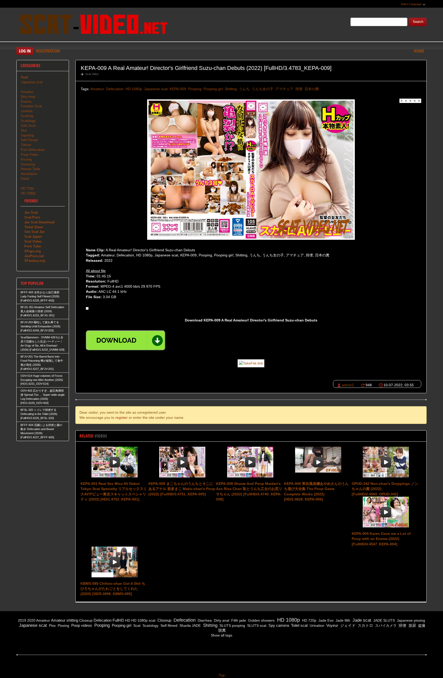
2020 (31, 620)
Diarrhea (204, 620)
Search (418, 22)
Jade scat (361, 620)
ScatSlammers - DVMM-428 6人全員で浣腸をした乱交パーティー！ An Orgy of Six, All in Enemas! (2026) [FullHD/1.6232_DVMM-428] (42, 343)
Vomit (25, 179)
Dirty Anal (28, 97)
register (121, 417)
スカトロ (365, 625)
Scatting (27, 116)
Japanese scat (155, 89)
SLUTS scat (256, 625)
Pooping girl (213, 89)
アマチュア (283, 89)
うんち (244, 89)
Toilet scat (299, 625)
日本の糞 (311, 89)
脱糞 (221, 630)
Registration (48, 51)
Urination (316, 625)
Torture (26, 145)
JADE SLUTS (383, 620)
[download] (125, 340)
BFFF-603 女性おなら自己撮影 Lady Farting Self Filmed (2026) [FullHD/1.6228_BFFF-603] (40, 296)
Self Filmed (29, 140)
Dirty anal (221, 620)
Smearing (28, 164)
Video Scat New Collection (93, 25)
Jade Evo (325, 620)
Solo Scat (28, 126)
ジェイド (347, 625)
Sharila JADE (189, 625)
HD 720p (27, 188)
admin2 (348, 385)
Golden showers (261, 620)
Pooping (194, 89)
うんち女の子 (262, 89)
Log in (25, 51)
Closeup (86, 620)
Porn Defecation (33, 150)
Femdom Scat (31, 106)
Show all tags (221, 635)
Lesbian (26, 111)
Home (419, 51)
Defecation (114, 89)
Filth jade (238, 620)
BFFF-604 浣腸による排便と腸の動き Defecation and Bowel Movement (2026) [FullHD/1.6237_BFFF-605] (41, 431)
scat (152, 620)
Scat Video (92, 74)
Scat (136, 625)
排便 (298, 89)
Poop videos (81, 625)
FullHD (118, 620)
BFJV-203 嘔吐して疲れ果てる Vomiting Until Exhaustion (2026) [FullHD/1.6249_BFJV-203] (41, 326)
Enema (26, 101)
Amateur (97, 89)
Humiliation (29, 174)
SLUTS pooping (231, 625)
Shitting (230, 89)
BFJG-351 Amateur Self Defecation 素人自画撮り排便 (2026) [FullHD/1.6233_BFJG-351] (42, 311)
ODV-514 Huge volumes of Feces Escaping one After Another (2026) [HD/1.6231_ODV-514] (42, 379)
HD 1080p (133, 89)
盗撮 (421, 625)
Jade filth (342, 620)
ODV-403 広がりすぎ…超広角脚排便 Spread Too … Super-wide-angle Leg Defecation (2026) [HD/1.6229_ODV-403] (43, 396)
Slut (24, 130)
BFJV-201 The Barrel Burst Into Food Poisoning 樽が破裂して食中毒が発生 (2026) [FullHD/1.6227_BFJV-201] (42, 362)
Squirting (27, 135)
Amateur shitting (64, 620)
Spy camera (278, 625)
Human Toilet (30, 169)
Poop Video (29, 155)
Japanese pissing (410, 620)
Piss (52, 625)
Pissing (26, 159)
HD (127, 620)
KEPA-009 (177, 89)
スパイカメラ (385, 625)
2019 (22, 620)
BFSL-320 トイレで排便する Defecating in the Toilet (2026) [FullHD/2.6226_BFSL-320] (39, 414)
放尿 (411, 625)
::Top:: (222, 675)
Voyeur (331, 625)
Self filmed (168, 625)
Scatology (28, 121)
